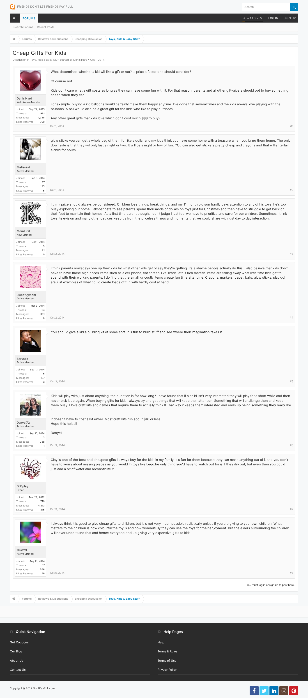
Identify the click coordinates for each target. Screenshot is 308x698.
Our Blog (16, 651)
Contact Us (18, 669)
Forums (29, 18)
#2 (291, 190)
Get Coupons (19, 642)
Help (161, 642)
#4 (291, 317)
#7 (291, 509)
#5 (291, 381)
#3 (291, 253)
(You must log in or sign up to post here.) (270, 585)
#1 (291, 126)
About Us (16, 660)
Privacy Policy (167, 669)
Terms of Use (167, 660)
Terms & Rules (167, 651)
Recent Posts (46, 27)
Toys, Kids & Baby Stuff (44, 59)
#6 (291, 445)
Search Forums (23, 27)
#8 (291, 572)
